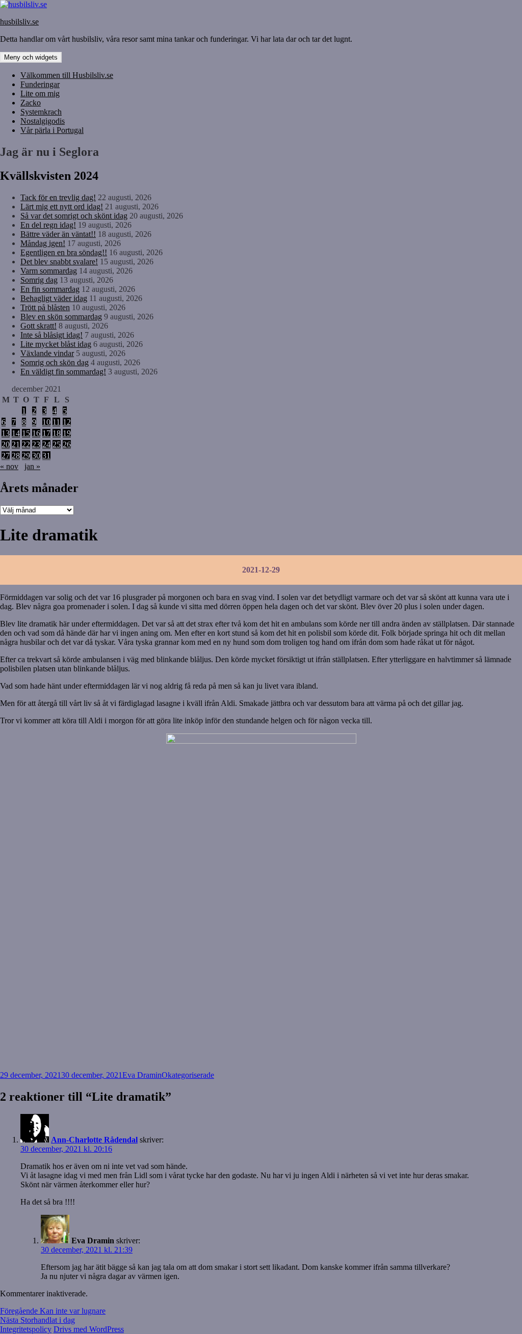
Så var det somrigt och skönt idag (73, 215)
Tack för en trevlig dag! (58, 197)
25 (57, 444)
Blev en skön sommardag (61, 316)
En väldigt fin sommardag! (63, 371)
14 (16, 433)
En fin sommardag (50, 289)
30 (36, 455)
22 (26, 444)
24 (46, 444)
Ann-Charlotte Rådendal (94, 1139)
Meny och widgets (31, 57)
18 (57, 433)
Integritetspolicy (25, 1329)
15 (26, 433)
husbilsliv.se (19, 21)
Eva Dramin (142, 1075)
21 (16, 444)
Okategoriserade (188, 1075)
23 (36, 444)
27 (6, 455)
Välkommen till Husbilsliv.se (66, 75)
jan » (32, 466)
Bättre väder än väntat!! (58, 234)
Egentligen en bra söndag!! (63, 252)
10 (46, 422)
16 (36, 433)
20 (6, 444)
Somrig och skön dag (54, 362)
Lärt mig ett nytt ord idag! (61, 206)
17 (46, 433)
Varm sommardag (48, 270)
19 (67, 433)
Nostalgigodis (42, 121)
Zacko (30, 102)
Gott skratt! (38, 325)
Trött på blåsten (45, 307)
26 (67, 444)
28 (16, 455)
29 (26, 455)
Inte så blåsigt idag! (51, 335)
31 (46, 455)
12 (67, 422)
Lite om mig (40, 93)
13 (6, 433)
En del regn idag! (48, 225)
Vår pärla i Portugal (52, 130)
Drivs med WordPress (89, 1329)
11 (56, 422)
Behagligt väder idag (53, 298)
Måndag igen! (42, 243)
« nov (9, 466)
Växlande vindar (47, 353)
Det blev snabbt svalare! (59, 261)
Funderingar (40, 84)
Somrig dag (39, 280)
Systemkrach (41, 111)
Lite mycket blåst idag (55, 344)
